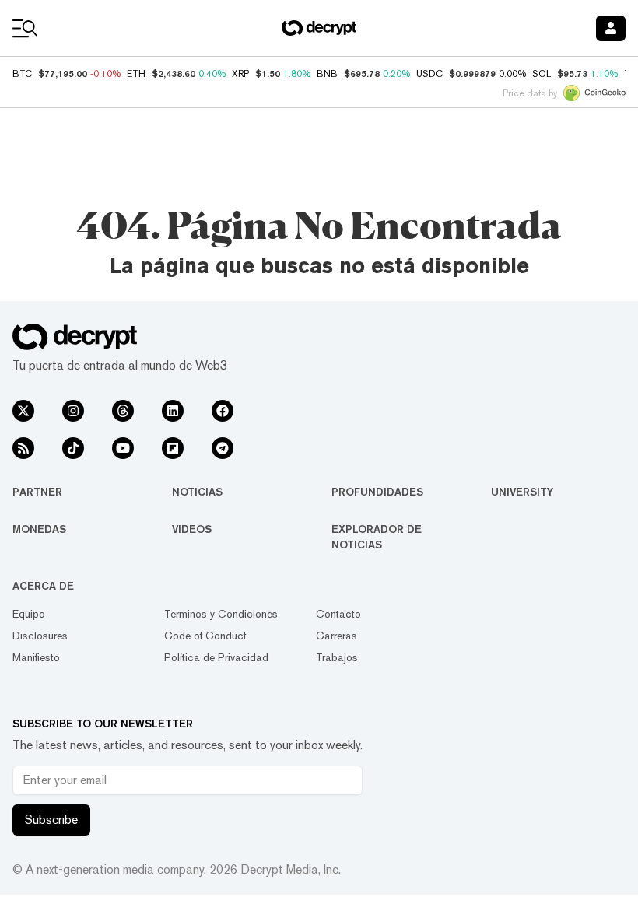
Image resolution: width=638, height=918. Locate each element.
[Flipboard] (173, 448)
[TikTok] (73, 448)
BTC (22, 73)
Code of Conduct (205, 635)
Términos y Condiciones (221, 614)
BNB (327, 73)
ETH (136, 73)
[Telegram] (222, 448)
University (522, 491)
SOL (541, 73)
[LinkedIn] (173, 411)
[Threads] (123, 411)
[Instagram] (73, 411)
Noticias (197, 491)
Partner (37, 491)
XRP (240, 73)
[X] (23, 411)
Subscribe (51, 819)
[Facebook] (222, 411)
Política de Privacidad (216, 657)
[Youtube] (123, 448)
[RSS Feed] (23, 448)
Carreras (336, 635)
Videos (192, 529)
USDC (429, 73)
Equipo (28, 614)
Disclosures (40, 635)
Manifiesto (36, 657)
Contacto (338, 614)
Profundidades (377, 491)
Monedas (39, 529)
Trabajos (337, 657)
